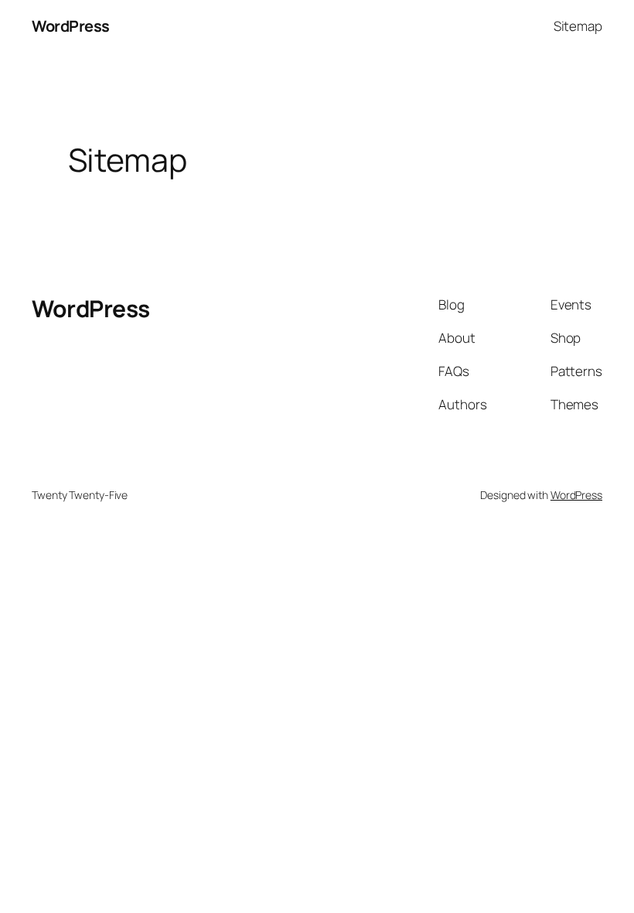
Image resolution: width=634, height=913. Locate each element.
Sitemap (578, 26)
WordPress (71, 25)
